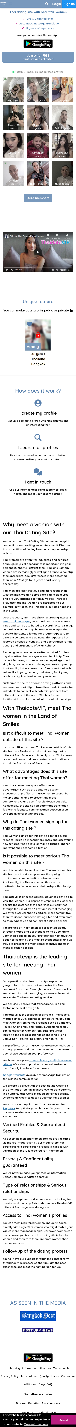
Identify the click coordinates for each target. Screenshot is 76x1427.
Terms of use (29, 1376)
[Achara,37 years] (13, 145)
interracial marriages (16, 621)
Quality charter (49, 1376)
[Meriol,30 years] (38, 117)
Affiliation (30, 1384)
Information (29, 1368)
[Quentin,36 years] (13, 117)
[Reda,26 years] (62, 117)
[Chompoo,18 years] (62, 145)
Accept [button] (63, 1420)
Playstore (9, 1108)
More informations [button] (36, 1424)
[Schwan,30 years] (38, 145)
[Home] (4, 4)
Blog (42, 1384)
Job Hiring (13, 1368)
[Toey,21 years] (13, 89)
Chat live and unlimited (38, 57)
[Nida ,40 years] (38, 173)
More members (38, 198)
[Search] (47, 4)
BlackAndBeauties (28, 1403)
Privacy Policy (10, 1376)
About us (45, 1368)
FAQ (49, 1384)
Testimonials (61, 1368)
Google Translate (14, 1075)
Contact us (68, 1376)
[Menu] (10, 4)
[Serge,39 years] (13, 173)
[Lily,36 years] (62, 89)
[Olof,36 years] (38, 89)
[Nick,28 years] (62, 173)
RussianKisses (51, 1403)
